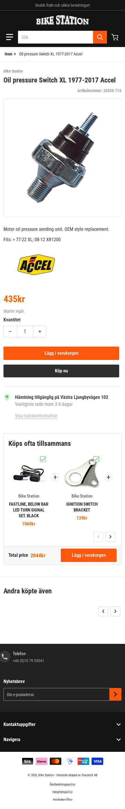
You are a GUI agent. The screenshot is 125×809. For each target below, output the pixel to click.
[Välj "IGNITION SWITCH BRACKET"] (96, 459)
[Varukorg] (115, 37)
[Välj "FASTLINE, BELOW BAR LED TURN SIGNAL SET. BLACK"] (43, 459)
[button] (9, 37)
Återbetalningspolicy (62, 784)
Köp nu (61, 371)
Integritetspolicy (62, 792)
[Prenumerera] (115, 694)
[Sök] (100, 37)
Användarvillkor (62, 799)
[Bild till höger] (110, 537)
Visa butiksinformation (36, 416)
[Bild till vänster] (98, 537)
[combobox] (62, 37)
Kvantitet (12, 319)
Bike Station (46, 775)
